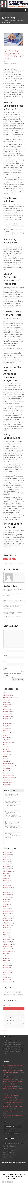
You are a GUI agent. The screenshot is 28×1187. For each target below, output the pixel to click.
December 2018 (8, 887)
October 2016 (7, 948)
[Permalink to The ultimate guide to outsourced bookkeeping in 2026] (14, 613)
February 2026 (8, 852)
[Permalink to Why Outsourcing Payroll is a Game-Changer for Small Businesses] (14, 601)
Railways (6, 749)
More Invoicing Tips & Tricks (11, 1111)
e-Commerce (7, 714)
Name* (5, 655)
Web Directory (8, 780)
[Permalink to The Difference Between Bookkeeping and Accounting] (14, 590)
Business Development (10, 697)
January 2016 (7, 970)
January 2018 (7, 913)
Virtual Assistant (8, 775)
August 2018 (7, 897)
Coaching (6, 702)
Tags (19, 790)
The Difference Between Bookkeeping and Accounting (13, 594)
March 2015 (7, 977)
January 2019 (7, 885)
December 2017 (8, 916)
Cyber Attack (7, 709)
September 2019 (8, 871)
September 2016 (8, 951)
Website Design (8, 782)
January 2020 (7, 868)
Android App (7, 692)
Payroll (6, 740)
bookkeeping (6, 992)
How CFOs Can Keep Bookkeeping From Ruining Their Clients (13, 55)
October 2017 (7, 920)
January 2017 (7, 941)
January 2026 (7, 854)
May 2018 (6, 904)
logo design (7, 725)
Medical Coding (8, 732)
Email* (5, 661)
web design (20, 994)
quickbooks (6, 994)
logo (19, 992)
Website (6, 668)
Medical (6, 730)
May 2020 (6, 859)
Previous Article (8, 564)
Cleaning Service (8, 700)
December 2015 (8, 972)
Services (6, 761)
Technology (7, 768)
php (5, 744)
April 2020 (6, 861)
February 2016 (8, 967)
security (6, 756)
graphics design (14, 992)
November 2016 (8, 946)
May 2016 (6, 960)
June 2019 (6, 878)
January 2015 (7, 979)
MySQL (6, 735)
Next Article (21, 564)
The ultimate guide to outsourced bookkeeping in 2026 (12, 617)
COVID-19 (6, 707)
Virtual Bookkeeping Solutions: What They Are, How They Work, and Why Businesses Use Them (13, 1084)
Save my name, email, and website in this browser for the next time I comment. (14, 673)
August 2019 (7, 873)
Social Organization (9, 763)
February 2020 (8, 866)
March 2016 (7, 965)
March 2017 (7, 937)
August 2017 (7, 925)
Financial (6, 721)
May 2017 (6, 932)
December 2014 (8, 981)
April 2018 (6, 906)
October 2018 (7, 892)
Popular (6, 790)
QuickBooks (13, 63)
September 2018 (8, 894)
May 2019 (6, 880)
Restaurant (6, 754)
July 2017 (6, 927)
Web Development (9, 777)
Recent (13, 790)
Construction (7, 704)
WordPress (7, 784)
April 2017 (6, 934)
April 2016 (6, 963)
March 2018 (7, 908)
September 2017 (8, 923)
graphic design (8, 723)
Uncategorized (8, 773)
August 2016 (7, 953)
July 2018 (6, 899)
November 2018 (8, 890)
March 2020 (7, 864)
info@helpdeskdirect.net (11, 1154)
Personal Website (8, 742)
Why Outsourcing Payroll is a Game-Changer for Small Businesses (13, 606)
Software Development (10, 765)
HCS (6, 61)
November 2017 (8, 918)
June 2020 (7, 857)
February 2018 (8, 911)
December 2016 (8, 944)
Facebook (6, 718)
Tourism (6, 770)
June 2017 (6, 930)
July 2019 (6, 875)
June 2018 (6, 901)
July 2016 (6, 956)
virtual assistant (13, 994)
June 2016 (6, 958)
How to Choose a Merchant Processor (13, 1115)
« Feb (5, 1030)
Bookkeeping (7, 63)
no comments (8, 65)
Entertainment (7, 716)
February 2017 (7, 939)
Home (3, 20)
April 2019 (6, 883)
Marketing (6, 728)
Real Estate (7, 751)
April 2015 (6, 974)
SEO (5, 758)
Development (7, 711)
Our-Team (6, 737)
